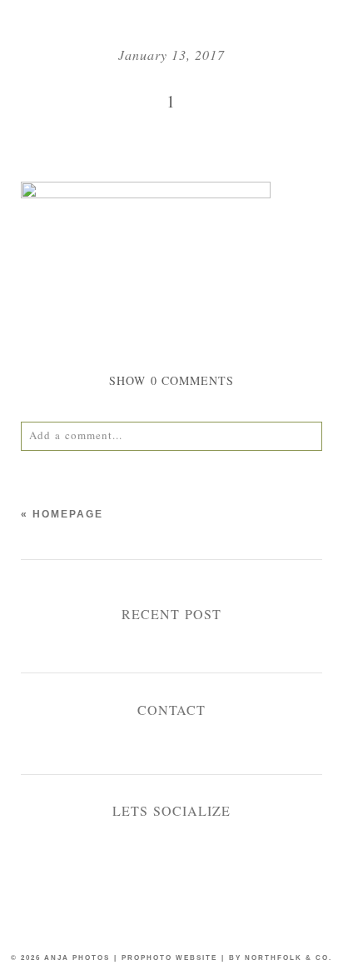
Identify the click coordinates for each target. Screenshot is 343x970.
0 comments (172, 380)
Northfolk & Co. (288, 958)
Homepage (67, 514)
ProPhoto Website (169, 958)
